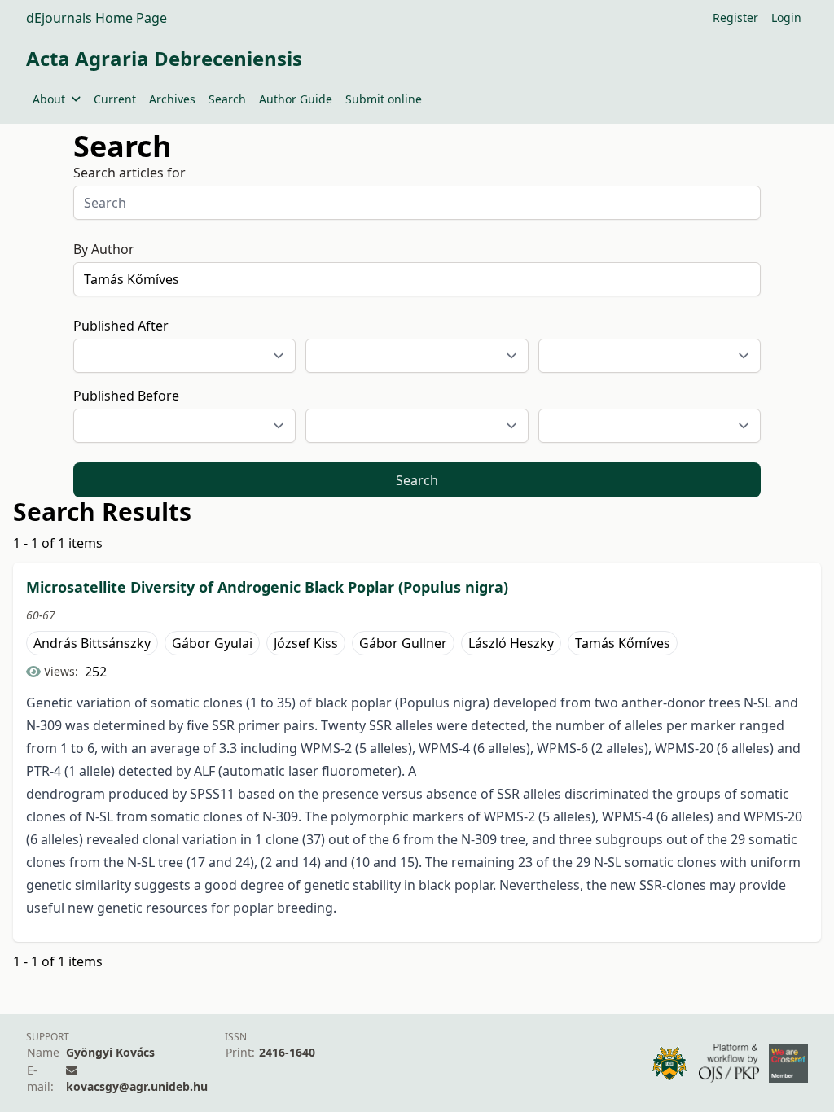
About (49, 99)
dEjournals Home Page (96, 18)
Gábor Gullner (403, 643)
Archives (172, 99)
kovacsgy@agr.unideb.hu (137, 1086)
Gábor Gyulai (212, 643)
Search (227, 99)
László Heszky (511, 643)
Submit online (383, 99)
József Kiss (306, 643)
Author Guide (295, 99)
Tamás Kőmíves (622, 643)
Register (735, 17)
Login (786, 17)
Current (115, 99)
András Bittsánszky (92, 643)
